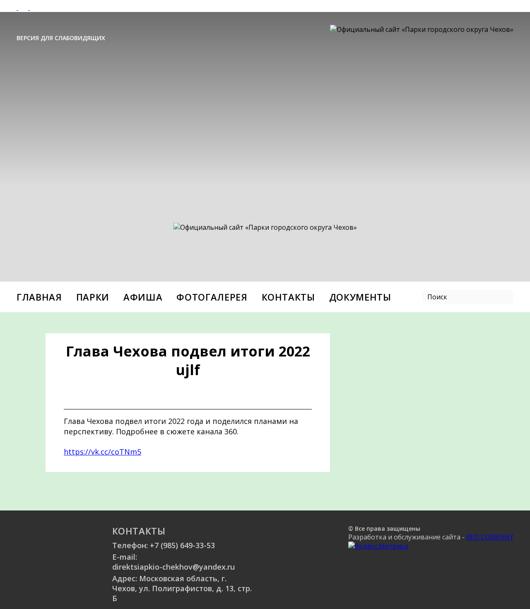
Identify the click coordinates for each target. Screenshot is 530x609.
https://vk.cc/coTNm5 (102, 452)
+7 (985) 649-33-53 (182, 545)
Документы (360, 297)
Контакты (288, 297)
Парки (92, 297)
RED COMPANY (489, 537)
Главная (39, 297)
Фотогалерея (211, 297)
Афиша (142, 297)
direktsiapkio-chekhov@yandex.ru (173, 567)
